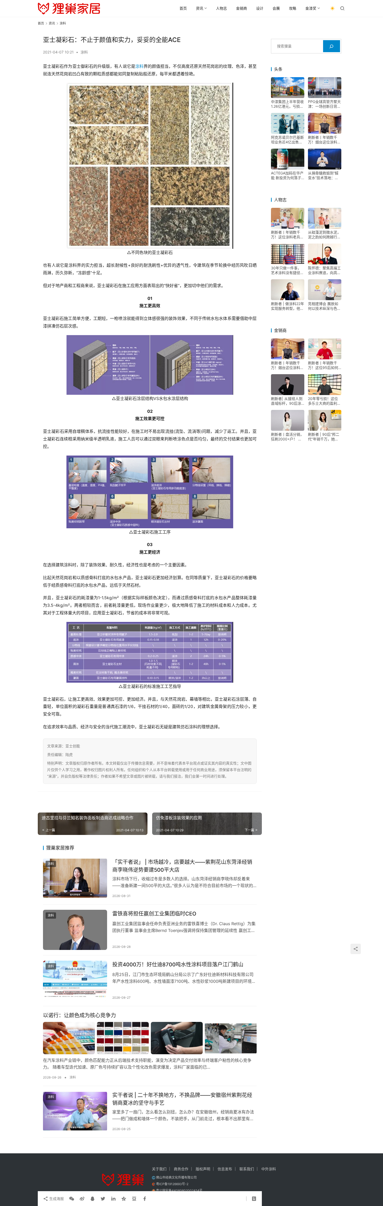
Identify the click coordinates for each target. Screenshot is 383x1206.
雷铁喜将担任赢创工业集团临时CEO (154, 914)
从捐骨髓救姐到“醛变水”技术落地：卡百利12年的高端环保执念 (324, 175)
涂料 (84, 52)
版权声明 (203, 1169)
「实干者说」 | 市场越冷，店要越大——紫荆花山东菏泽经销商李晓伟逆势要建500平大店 (182, 866)
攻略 (292, 8)
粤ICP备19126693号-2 (172, 1184)
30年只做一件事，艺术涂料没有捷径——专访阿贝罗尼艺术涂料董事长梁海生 (287, 270)
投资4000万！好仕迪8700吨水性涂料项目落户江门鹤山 (177, 964)
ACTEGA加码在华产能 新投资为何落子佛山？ (287, 175)
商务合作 (181, 1169)
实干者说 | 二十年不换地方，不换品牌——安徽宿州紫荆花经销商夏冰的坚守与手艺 (182, 1099)
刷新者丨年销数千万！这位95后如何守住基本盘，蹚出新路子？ (324, 365)
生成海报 (56, 1198)
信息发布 (225, 1169)
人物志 (221, 8)
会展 (276, 8)
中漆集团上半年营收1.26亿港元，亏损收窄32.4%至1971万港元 (287, 104)
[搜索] (331, 46)
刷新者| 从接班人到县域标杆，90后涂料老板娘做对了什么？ (286, 401)
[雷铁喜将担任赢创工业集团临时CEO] (75, 930)
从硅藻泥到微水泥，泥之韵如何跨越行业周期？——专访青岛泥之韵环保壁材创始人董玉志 (324, 235)
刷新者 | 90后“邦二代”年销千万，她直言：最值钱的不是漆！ (323, 437)
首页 (183, 8)
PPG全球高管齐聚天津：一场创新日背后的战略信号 (324, 104)
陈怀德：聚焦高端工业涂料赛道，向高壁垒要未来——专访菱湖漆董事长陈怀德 (324, 270)
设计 (259, 8)
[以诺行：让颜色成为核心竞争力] (150, 1038)
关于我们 (159, 1169)
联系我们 (246, 1169)
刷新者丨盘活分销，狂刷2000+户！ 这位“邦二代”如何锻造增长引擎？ (287, 437)
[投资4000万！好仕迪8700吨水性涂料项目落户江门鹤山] (75, 981)
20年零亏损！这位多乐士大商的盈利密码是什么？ (324, 401)
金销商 (241, 8)
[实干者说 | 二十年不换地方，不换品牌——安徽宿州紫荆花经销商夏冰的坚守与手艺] (75, 1111)
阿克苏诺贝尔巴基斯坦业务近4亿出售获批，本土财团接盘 (287, 140)
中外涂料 (268, 1169)
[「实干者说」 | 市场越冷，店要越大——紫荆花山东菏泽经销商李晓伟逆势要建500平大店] (75, 878)
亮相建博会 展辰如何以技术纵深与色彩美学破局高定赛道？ (324, 306)
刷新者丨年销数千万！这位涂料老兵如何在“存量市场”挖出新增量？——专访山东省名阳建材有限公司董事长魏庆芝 (287, 235)
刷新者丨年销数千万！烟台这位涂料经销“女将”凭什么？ (324, 140)
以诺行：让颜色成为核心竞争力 (79, 1015)
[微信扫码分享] (71, 1198)
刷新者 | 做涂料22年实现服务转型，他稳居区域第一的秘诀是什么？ (287, 306)
